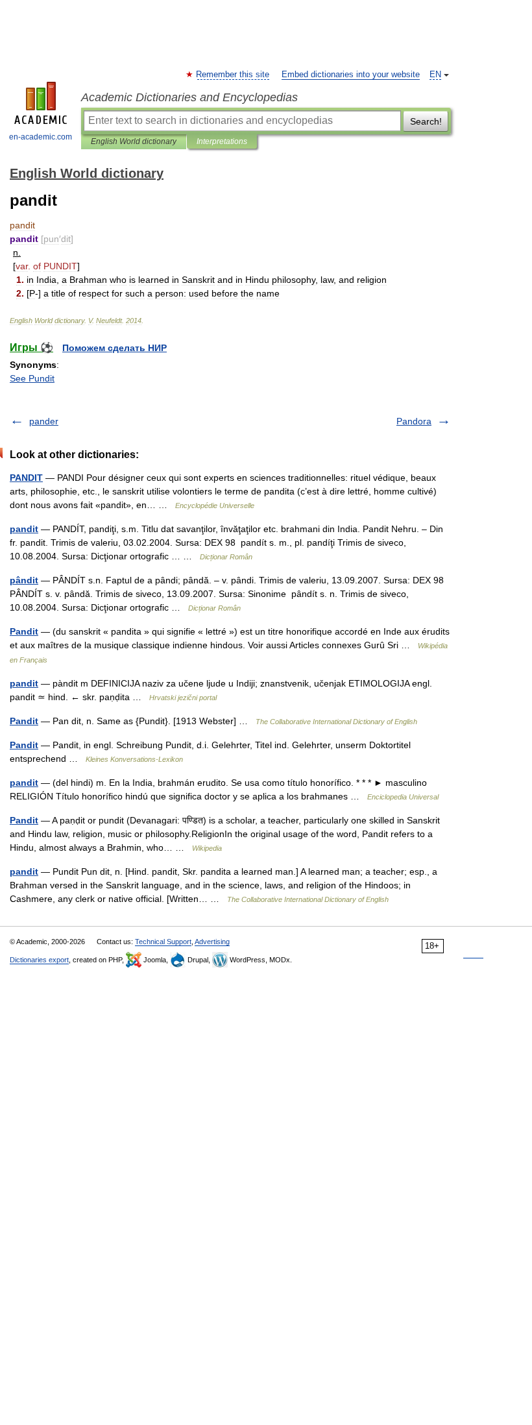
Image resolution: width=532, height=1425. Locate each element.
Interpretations (222, 141)
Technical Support (163, 941)
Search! (426, 121)
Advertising (212, 941)
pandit (24, 529)
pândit (24, 580)
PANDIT (26, 477)
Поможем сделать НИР (114, 348)
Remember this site (233, 74)
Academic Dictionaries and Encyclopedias (189, 97)
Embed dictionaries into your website (351, 74)
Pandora (413, 421)
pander (43, 421)
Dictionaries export (39, 960)
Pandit (24, 631)
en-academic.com (40, 136)
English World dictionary (133, 141)
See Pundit (32, 378)
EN (435, 74)
